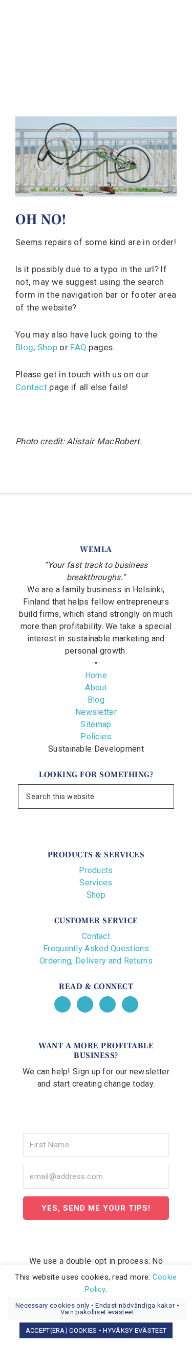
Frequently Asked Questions (96, 948)
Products (96, 870)
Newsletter (96, 712)
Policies (95, 736)
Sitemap (95, 724)
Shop (47, 347)
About (96, 687)
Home (96, 675)
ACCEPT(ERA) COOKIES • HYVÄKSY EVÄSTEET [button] (96, 1330)
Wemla (96, 38)
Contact (31, 387)
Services (95, 882)
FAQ (78, 347)
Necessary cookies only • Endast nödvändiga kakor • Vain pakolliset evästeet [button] (97, 1309)
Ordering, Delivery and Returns (96, 961)
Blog (24, 347)
